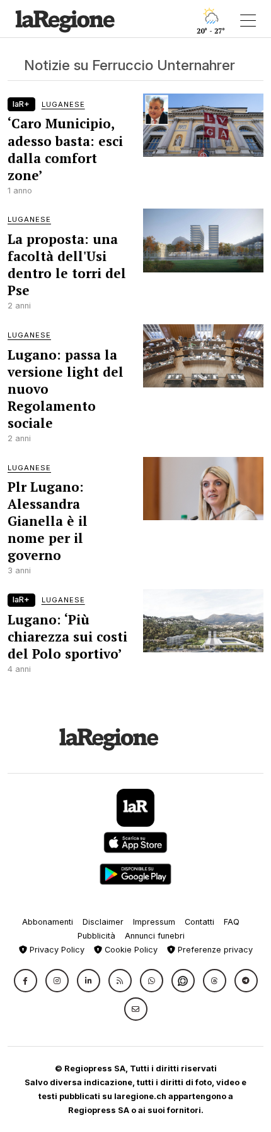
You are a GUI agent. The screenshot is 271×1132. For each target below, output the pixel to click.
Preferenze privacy (214, 949)
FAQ (231, 922)
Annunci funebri (155, 935)
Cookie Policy (130, 949)
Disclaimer (103, 922)
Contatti (199, 922)
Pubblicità (96, 935)
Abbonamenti (47, 922)
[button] (25, 980)
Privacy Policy (55, 949)
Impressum (154, 922)
